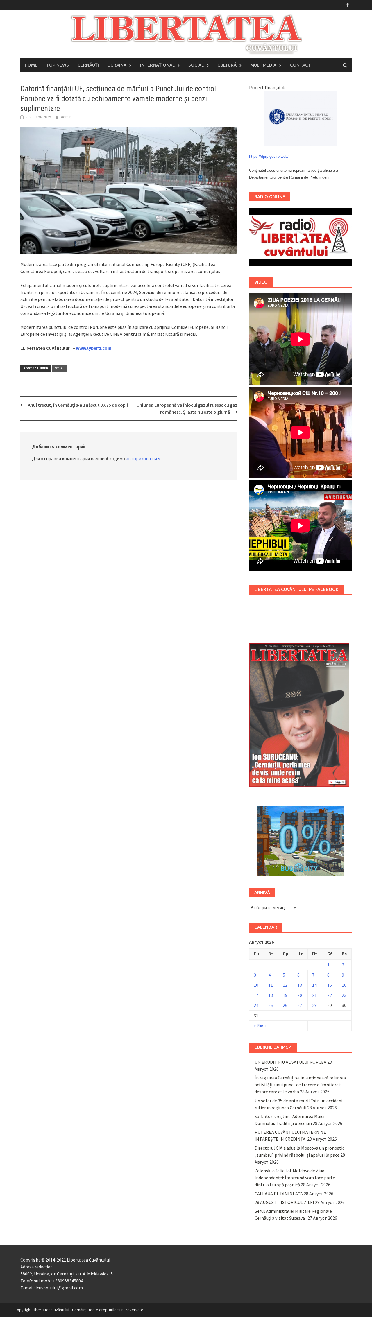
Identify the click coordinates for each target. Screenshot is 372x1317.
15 (329, 985)
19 (285, 995)
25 (270, 1005)
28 (314, 1005)
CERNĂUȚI (88, 64)
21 (314, 995)
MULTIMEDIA (263, 64)
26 (285, 1005)
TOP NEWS (57, 64)
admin (66, 116)
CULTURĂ (227, 64)
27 (299, 1005)
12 (285, 985)
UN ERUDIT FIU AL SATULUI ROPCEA (290, 1062)
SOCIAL (196, 64)
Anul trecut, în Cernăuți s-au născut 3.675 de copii (78, 405)
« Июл (260, 1026)
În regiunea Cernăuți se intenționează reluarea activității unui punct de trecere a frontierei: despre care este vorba (300, 1084)
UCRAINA (117, 64)
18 (270, 995)
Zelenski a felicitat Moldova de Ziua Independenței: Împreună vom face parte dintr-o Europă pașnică (295, 1177)
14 (314, 985)
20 (299, 995)
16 (344, 985)
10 (256, 985)
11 (270, 985)
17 (256, 995)
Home (31, 64)
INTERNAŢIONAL (157, 64)
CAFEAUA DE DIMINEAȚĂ (279, 1193)
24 (256, 1005)
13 (299, 985)
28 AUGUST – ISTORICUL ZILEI (284, 1202)
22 (329, 995)
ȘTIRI (59, 368)
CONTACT (300, 64)
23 (344, 995)
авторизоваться (143, 458)
